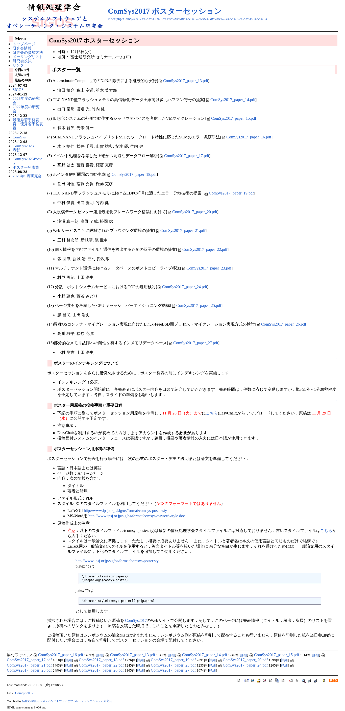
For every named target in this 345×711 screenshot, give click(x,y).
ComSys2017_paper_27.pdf (195, 343)
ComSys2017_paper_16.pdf (248, 137)
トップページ (24, 44)
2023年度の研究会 (26, 100)
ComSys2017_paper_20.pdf (194, 212)
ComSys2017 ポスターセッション (165, 11)
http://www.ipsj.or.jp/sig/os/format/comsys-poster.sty (125, 510)
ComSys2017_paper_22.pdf (204, 249)
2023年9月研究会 (27, 176)
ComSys (19, 137)
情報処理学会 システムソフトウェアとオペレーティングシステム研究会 (67, 700)
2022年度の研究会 (26, 109)
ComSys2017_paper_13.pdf (185, 81)
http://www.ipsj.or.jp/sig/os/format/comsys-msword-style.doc (136, 516)
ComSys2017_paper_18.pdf (134, 174)
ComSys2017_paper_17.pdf (186, 156)
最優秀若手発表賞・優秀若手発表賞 (28, 124)
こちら (212, 413)
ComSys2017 (136, 620)
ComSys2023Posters (27, 161)
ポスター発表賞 (26, 167)
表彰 (16, 150)
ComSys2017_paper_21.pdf (182, 230)
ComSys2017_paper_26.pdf (283, 324)
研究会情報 (22, 48)
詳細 (99, 655)
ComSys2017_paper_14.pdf (232, 99)
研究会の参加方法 (28, 52)
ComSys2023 (23, 146)
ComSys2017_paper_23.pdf (208, 268)
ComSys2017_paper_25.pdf (198, 305)
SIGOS (18, 89)
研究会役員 (22, 61)
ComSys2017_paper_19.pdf (231, 193)
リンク (18, 65)
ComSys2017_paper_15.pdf (233, 118)
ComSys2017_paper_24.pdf (184, 287)
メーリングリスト (28, 57)
